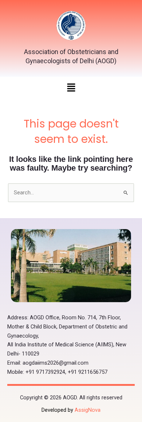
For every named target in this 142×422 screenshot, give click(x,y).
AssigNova (87, 410)
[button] (71, 88)
